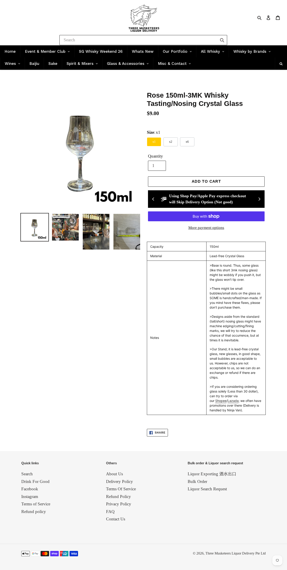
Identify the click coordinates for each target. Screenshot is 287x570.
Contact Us (115, 519)
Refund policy (33, 511)
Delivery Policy (119, 481)
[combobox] (143, 40)
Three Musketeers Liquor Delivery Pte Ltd (235, 553)
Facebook (29, 489)
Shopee (220, 401)
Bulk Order (197, 481)
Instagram (29, 496)
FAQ (110, 511)
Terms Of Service (121, 489)
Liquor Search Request (207, 489)
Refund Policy (118, 496)
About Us (114, 473)
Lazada (233, 401)
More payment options (206, 228)
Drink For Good (35, 481)
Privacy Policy (118, 504)
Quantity (155, 156)
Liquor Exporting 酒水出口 (212, 473)
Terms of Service (35, 504)
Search (27, 473)
